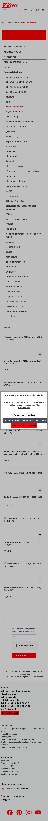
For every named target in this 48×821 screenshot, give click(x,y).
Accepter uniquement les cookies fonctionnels (25, 420)
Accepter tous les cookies (24, 426)
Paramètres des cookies (24, 415)
